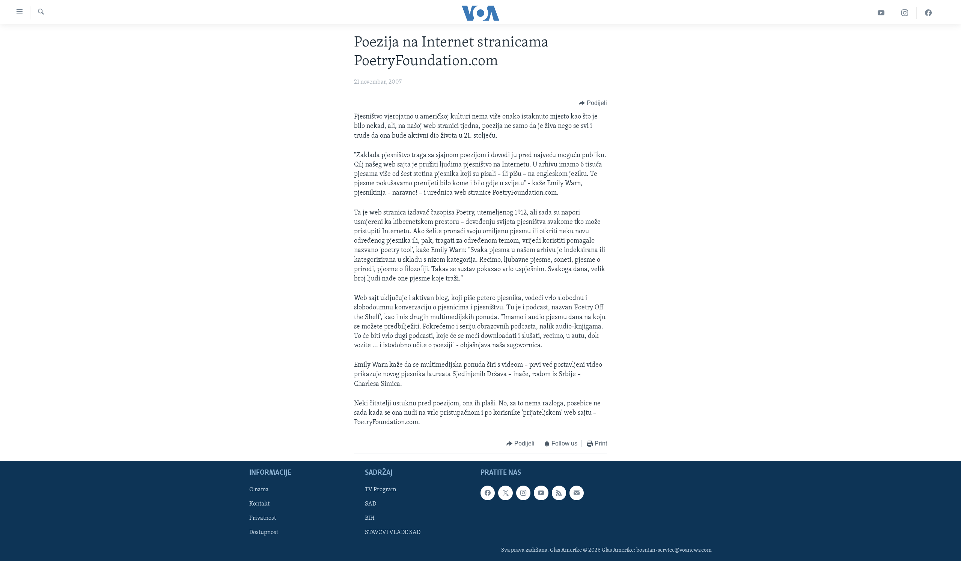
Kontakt (259, 504)
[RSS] (559, 493)
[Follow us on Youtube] (541, 493)
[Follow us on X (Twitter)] (505, 493)
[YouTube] (881, 13)
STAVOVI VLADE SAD (392, 533)
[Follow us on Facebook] (487, 493)
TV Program (380, 490)
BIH (370, 518)
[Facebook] (928, 13)
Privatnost (262, 518)
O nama (259, 490)
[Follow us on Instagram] (523, 493)
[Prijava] (576, 493)
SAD (370, 504)
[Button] (593, 103)
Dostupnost (263, 533)
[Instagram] (905, 13)
